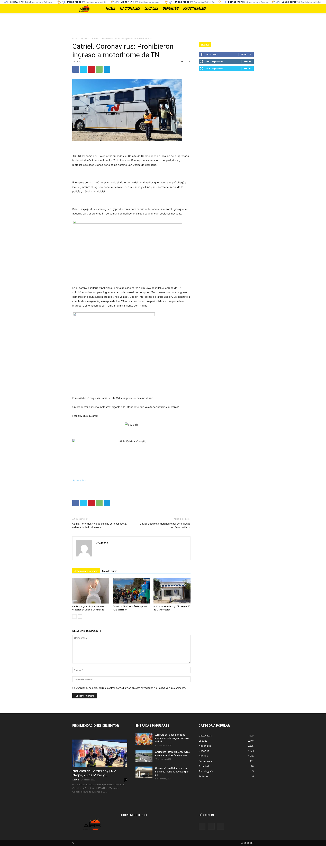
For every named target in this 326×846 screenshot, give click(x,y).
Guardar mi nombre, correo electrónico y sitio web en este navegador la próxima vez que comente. (131, 687)
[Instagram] (245, 8)
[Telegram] (107, 69)
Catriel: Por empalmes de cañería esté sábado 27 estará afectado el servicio (99, 525)
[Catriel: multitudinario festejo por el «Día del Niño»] (131, 591)
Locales (151, 8)
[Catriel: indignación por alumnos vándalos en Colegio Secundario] (90, 591)
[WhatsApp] (99, 69)
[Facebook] (239, 8)
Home (110, 8)
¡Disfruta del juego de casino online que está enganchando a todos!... (172, 738)
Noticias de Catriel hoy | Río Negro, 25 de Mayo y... (94, 773)
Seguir (247, 61)
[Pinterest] (91, 69)
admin (75, 779)
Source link (79, 480)
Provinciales (194, 8)
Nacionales (130, 8)
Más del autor (109, 571)
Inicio (74, 38)
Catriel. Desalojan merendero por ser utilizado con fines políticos (165, 525)
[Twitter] (251, 8)
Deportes (170, 8)
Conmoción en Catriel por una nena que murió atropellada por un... (172, 771)
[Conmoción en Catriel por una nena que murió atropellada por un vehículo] (143, 772)
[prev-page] (74, 616)
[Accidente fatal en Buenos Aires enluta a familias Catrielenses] (143, 756)
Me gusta (246, 54)
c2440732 (102, 543)
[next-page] (80, 616)
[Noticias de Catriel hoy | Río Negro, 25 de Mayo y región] (172, 591)
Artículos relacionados (86, 571)
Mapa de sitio (247, 842)
